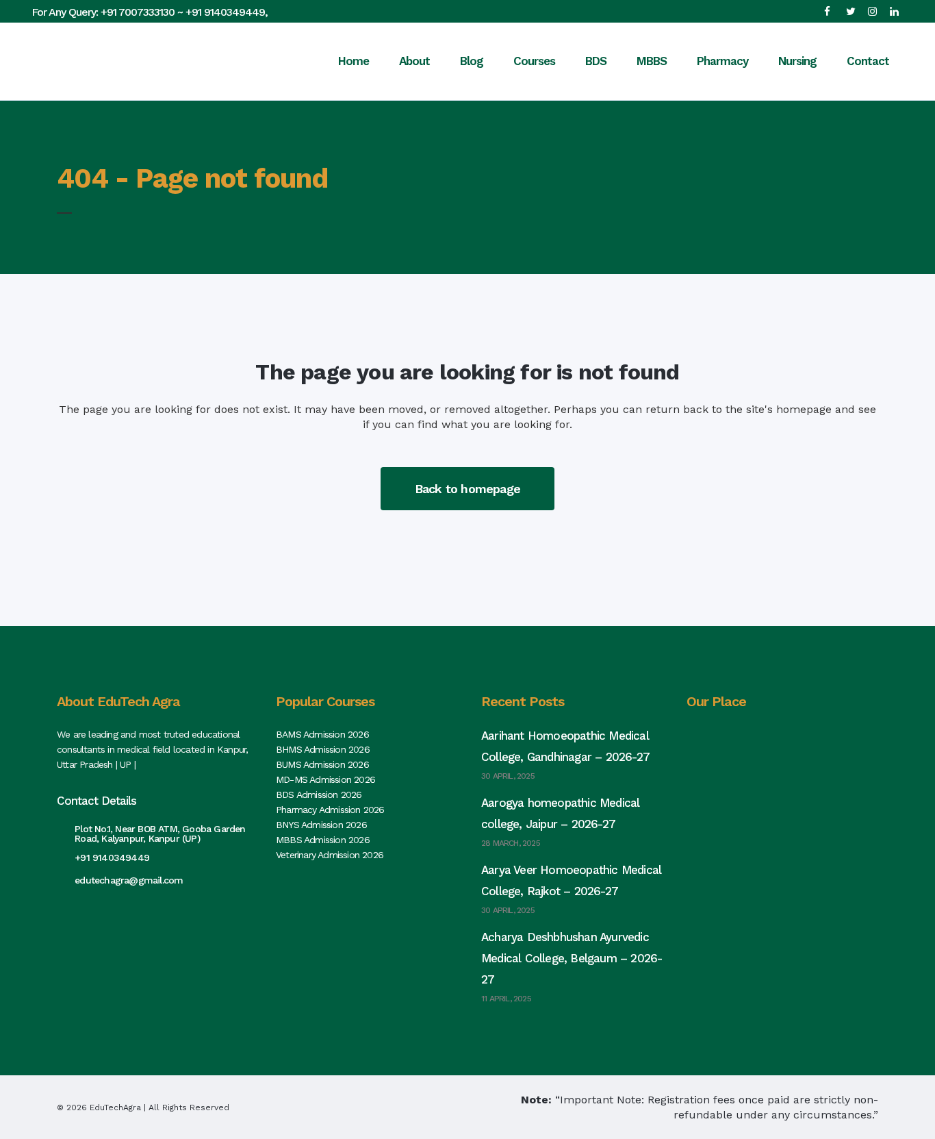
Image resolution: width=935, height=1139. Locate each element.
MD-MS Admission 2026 (325, 779)
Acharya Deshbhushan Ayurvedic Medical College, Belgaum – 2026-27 (571, 958)
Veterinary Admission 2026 (329, 854)
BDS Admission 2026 (319, 794)
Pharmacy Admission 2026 (330, 809)
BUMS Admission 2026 (322, 764)
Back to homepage (467, 488)
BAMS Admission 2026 (322, 734)
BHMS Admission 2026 (323, 749)
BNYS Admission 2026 (321, 824)
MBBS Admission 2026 (323, 839)
